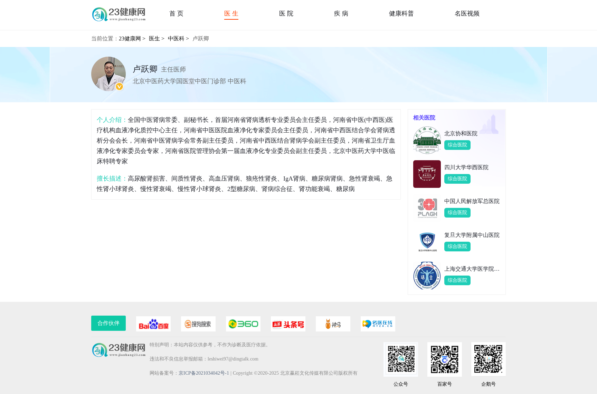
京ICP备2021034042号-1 (204, 373)
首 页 (176, 13)
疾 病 (341, 13)
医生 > (156, 38)
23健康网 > (132, 38)
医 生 (231, 13)
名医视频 (467, 13)
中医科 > (178, 38)
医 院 (286, 13)
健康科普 (401, 13)
